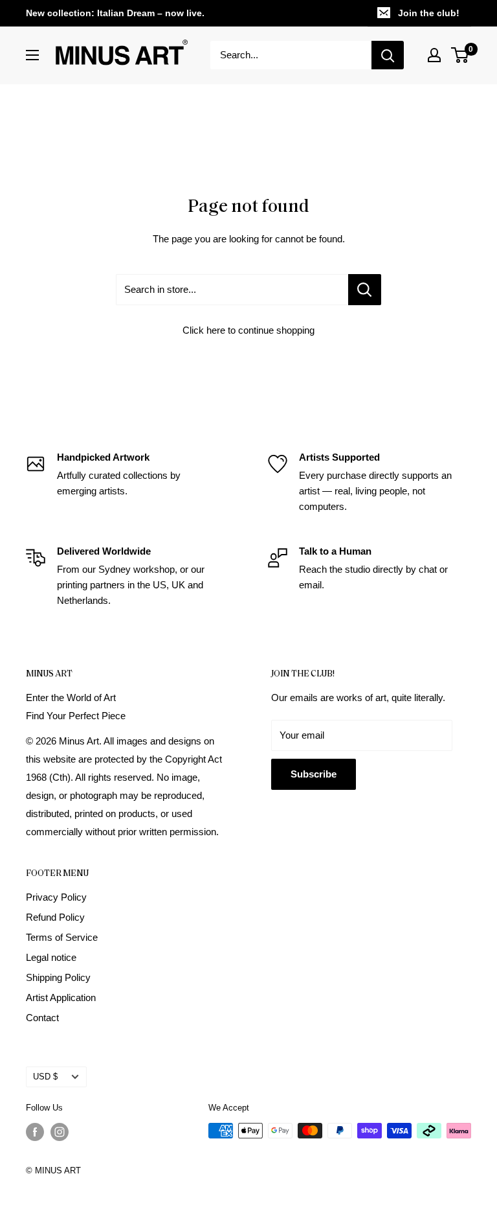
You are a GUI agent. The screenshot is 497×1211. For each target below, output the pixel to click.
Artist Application (61, 997)
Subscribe (314, 773)
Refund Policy (55, 917)
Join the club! (428, 13)
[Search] (387, 55)
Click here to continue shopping (248, 330)
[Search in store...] (364, 289)
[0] (460, 55)
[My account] (434, 55)
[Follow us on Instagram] (59, 1132)
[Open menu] (32, 55)
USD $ (45, 1076)
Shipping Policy (58, 977)
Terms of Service (62, 937)
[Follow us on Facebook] (35, 1132)
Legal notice (51, 957)
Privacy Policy (56, 897)
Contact (42, 1017)
